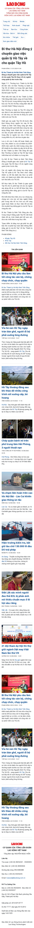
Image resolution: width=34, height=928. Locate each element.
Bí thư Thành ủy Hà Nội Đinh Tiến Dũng (16, 72)
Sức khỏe (6, 37)
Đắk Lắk (4, 610)
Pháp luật (26, 25)
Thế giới (15, 37)
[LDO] (17, 262)
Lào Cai (4, 507)
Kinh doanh (16, 25)
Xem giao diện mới (9, 41)
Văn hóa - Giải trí (9, 33)
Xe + (22, 37)
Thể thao (6, 25)
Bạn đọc (14, 29)
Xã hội (15, 21)
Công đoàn (24, 29)
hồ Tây (27, 162)
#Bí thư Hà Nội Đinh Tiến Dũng (16, 243)
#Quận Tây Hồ (10, 238)
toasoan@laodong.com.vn (15, 878)
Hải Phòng (5, 457)
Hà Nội (4, 405)
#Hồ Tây (8, 241)
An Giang (5, 557)
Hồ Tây (21, 351)
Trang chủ (6, 21)
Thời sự (5, 29)
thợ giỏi (17, 660)
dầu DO (4, 561)
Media (22, 21)
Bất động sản (22, 33)
